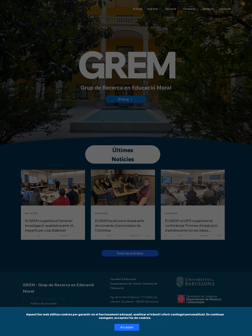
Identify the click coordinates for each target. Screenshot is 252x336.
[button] (126, 327)
